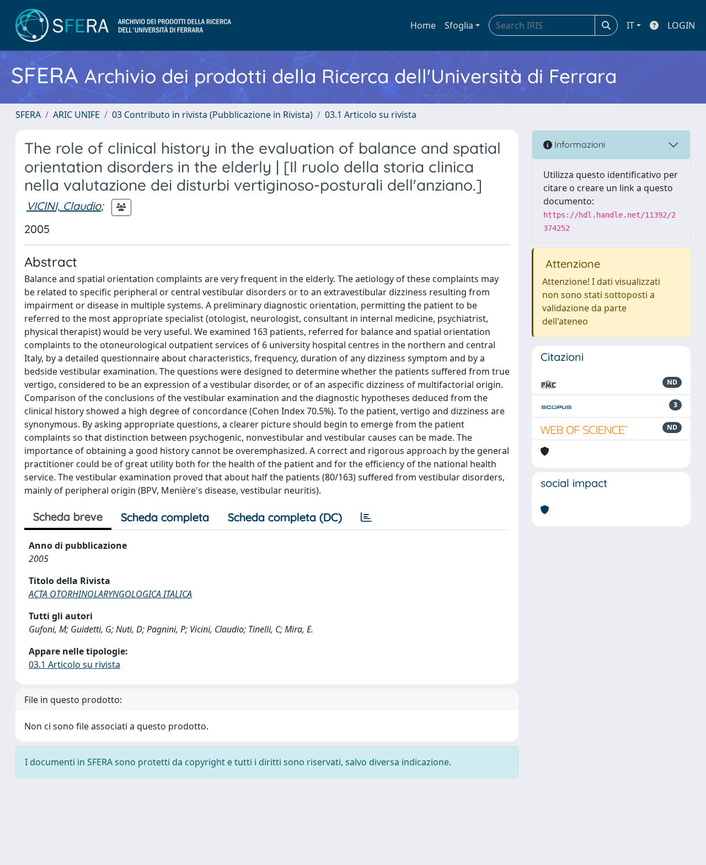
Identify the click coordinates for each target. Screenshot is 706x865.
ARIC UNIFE (76, 115)
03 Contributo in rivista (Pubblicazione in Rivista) (212, 115)
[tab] (366, 517)
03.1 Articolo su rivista (370, 115)
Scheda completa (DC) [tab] (285, 517)
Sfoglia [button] (459, 25)
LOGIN (681, 25)
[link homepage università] (123, 25)
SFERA (28, 115)
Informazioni (578, 144)
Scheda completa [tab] (165, 517)
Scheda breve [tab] (68, 516)
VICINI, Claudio (63, 206)
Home (423, 25)
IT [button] (630, 25)
